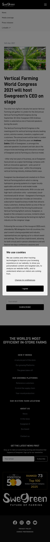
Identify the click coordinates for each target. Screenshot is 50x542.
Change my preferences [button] (25, 280)
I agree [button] (25, 288)
